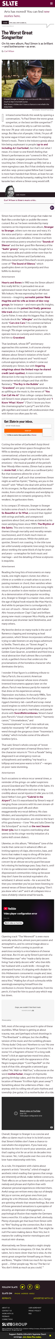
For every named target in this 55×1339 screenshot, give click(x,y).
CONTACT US (7, 1311)
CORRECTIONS (7, 1319)
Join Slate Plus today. (32, 1337)
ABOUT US (6, 1308)
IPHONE (17, 1294)
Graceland (19, 337)
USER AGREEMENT (35, 1308)
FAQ (30, 1314)
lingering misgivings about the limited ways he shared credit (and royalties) (26, 370)
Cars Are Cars (17, 323)
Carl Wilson (9, 51)
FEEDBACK (5, 1316)
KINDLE (31, 1294)
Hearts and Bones (12, 282)
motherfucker (15, 1074)
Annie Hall (10, 470)
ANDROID (24, 1294)
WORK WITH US (7, 1314)
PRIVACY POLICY (35, 1311)
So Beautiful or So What (15, 513)
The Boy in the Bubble (26, 384)
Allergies (27, 319)
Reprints (6, 1298)
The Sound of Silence (23, 263)
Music (5, 23)
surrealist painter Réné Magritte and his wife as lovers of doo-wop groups (26, 301)
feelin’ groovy (10, 249)
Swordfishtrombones (25, 713)
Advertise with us (43, 1298)
